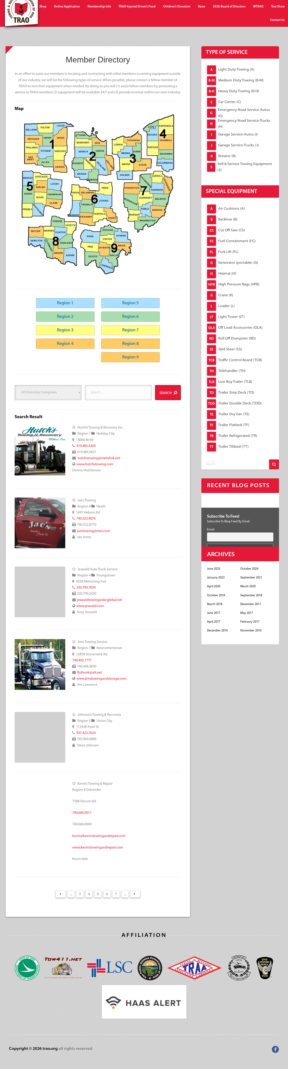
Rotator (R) (223, 156)
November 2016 (250, 630)
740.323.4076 (86, 519)
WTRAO (258, 6)
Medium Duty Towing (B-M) (236, 81)
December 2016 (217, 630)
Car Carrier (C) (226, 102)
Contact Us (277, 20)
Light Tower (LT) (227, 317)
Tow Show (278, 6)
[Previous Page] (60, 894)
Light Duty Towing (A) (232, 70)
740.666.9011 (82, 813)
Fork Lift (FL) (224, 252)
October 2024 (249, 569)
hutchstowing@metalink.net (98, 458)
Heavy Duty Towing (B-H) (234, 91)
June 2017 (213, 613)
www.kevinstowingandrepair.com (97, 847)
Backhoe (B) (224, 220)
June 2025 (213, 569)
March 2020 (248, 586)
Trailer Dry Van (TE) (230, 414)
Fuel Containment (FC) (233, 241)
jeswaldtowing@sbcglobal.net (99, 600)
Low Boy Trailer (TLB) (230, 382)
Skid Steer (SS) (226, 349)
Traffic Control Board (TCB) (235, 360)
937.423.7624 (86, 733)
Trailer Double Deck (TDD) (235, 404)
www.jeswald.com (90, 606)
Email (210, 529)
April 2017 (213, 622)
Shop (42, 6)
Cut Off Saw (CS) (227, 230)
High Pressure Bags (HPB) (234, 285)
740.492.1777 (82, 660)
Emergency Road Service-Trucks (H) (240, 123)
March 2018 (214, 604)
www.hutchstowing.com (94, 464)
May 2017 (246, 613)
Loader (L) (223, 306)
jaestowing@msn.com (93, 531)
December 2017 (250, 604)
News (201, 6)
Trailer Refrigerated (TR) (233, 436)
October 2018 (216, 595)
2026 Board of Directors (229, 6)
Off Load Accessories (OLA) (235, 328)
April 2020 (213, 586)
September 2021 (251, 577)
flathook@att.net (89, 672)
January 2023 (216, 577)
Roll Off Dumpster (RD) (232, 339)
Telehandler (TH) (227, 371)
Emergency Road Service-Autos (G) (240, 113)
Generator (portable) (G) (234, 263)
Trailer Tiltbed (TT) (229, 447)
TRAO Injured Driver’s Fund (137, 6)
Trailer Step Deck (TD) (231, 393)
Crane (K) (222, 295)
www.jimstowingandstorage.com (101, 679)
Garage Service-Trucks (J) (235, 145)
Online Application (67, 6)
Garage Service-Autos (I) (234, 135)
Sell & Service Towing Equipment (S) (241, 167)
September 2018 (251, 595)
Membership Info (99, 6)
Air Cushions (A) (227, 209)
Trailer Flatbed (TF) (229, 425)
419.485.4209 (86, 446)
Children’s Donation (176, 6)
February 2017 (249, 622)
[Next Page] (135, 894)
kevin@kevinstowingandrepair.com (98, 836)
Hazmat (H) (223, 274)
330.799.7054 (86, 588)
